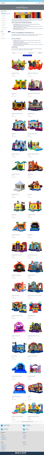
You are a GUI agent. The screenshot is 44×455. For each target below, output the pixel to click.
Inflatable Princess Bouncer (16, 335)
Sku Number (3, 38)
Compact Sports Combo (15, 295)
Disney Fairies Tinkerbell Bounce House (34, 93)
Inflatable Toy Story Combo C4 (32, 356)
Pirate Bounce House (31, 113)
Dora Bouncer (14, 133)
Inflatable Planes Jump (31, 275)
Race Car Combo (14, 356)
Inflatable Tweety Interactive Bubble (17, 416)
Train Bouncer (14, 93)
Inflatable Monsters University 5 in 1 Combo (34, 295)
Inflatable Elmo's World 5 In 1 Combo (33, 416)
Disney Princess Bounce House (32, 133)
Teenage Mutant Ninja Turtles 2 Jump (33, 335)
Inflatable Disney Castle (31, 376)
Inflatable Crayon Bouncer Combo (17, 113)
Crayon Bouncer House (15, 73)
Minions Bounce (30, 234)
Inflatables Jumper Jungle (16, 234)
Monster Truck (30, 194)
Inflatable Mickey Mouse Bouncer (33, 73)
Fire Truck (29, 396)
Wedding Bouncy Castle (15, 194)
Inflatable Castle (30, 174)
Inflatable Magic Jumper (31, 315)
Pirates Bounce (14, 214)
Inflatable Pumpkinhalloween (16, 275)
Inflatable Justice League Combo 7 (17, 315)
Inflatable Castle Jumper (31, 214)
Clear (9, 31)
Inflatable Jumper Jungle (16, 174)
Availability (3, 33)
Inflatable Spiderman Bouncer (16, 396)
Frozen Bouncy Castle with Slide (17, 376)
